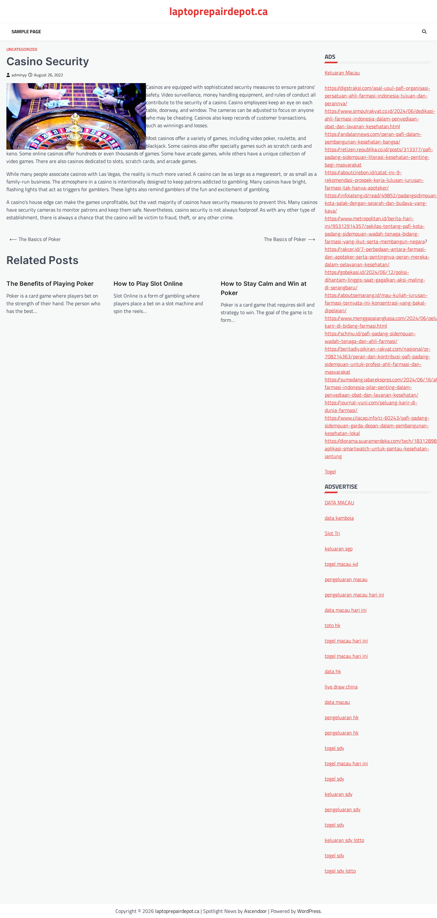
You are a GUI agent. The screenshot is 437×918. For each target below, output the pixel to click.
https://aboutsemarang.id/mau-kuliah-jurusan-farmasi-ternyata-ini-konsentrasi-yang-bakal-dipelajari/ (376, 302)
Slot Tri (332, 533)
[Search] (424, 31)
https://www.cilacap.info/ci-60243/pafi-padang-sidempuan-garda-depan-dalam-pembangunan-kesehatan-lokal (377, 425)
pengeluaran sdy (343, 809)
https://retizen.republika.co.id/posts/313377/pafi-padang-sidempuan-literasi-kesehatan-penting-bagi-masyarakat (379, 156)
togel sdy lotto (340, 870)
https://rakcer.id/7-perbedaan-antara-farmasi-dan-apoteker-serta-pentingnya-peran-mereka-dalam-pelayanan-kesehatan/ (377, 256)
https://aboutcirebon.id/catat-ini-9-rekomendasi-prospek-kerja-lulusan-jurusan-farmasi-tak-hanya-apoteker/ (374, 179)
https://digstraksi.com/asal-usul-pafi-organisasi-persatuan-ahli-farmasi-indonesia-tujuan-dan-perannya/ (377, 95)
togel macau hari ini (346, 763)
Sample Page (26, 31)
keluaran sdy (339, 793)
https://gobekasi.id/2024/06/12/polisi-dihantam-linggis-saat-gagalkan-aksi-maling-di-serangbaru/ (375, 279)
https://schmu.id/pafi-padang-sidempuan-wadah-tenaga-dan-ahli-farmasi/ (370, 337)
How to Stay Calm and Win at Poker (263, 288)
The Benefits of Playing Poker (50, 283)
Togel (330, 471)
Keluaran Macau (342, 72)
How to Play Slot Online (148, 283)
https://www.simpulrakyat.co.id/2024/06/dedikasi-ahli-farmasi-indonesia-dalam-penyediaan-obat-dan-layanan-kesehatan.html (380, 118)
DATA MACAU (339, 502)
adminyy (19, 75)
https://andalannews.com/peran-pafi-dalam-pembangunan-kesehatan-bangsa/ (373, 137)
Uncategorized (21, 49)
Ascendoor (255, 911)
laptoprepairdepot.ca (218, 11)
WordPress (309, 911)
